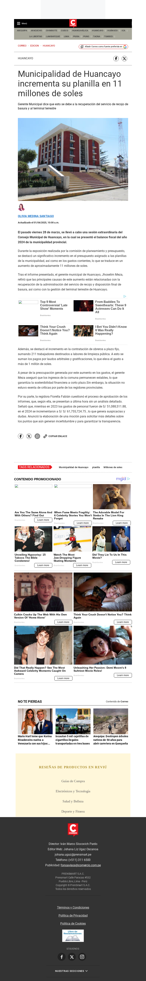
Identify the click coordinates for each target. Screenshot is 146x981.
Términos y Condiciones (73, 907)
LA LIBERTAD (35, 36)
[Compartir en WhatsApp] (37, 436)
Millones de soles (113, 467)
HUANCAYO (97, 30)
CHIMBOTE (51, 30)
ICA (123, 30)
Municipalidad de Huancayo (73, 467)
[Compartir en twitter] (124, 58)
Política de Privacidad (73, 915)
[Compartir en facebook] (116, 58)
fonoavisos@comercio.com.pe (81, 865)
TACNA (96, 36)
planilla (96, 467)
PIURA (76, 36)
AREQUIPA (22, 30)
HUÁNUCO (112, 30)
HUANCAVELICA (80, 30)
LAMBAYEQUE (53, 36)
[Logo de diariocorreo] (73, 23)
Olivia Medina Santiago (36, 216)
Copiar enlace (57, 436)
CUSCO (64, 30)
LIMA (66, 36)
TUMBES (108, 36)
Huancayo (25, 58)
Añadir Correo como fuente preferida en (103, 46)
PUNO (86, 36)
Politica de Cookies (73, 923)
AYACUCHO (36, 30)
